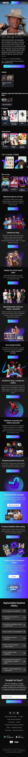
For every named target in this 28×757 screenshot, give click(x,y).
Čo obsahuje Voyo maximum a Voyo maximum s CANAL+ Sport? (12, 661)
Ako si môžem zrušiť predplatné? (12, 631)
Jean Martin (21, 61)
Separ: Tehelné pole (22, 190)
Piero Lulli (4, 62)
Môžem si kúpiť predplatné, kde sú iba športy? (12, 669)
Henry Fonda (14, 61)
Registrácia (15, 2)
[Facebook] (10, 712)
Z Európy (8, 37)
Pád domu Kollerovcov (5, 190)
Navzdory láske (14, 147)
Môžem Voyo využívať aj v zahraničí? (11, 617)
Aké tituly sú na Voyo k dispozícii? (10, 638)
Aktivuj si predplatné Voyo (14, 66)
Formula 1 (21, 349)
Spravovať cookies (18, 730)
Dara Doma (13, 189)
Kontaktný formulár (16, 727)
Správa (22, 123)
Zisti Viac (13, 208)
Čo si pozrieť (11, 722)
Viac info (4, 56)
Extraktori (5, 146)
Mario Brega (10, 62)
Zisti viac (13, 246)
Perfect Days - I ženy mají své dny (14, 124)
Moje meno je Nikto (7, 104)
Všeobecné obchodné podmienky (14, 725)
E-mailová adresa (7, 697)
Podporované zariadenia (14, 719)
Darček (18, 722)
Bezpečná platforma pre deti (13, 461)
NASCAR (18, 351)
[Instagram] (14, 712)
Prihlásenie (24, 2)
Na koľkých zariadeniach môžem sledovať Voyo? (12, 625)
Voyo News (8, 730)
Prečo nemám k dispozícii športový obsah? (10, 645)
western (3, 37)
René (5, 123)
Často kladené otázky (11, 716)
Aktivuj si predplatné (13, 396)
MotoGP (13, 351)
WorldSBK (13, 353)
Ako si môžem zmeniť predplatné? (9, 653)
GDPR (8, 727)
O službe (20, 716)
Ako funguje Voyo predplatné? (11, 611)
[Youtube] (17, 712)
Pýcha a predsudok (22, 147)
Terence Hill (8, 61)
